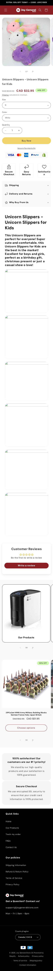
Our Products (26, 637)
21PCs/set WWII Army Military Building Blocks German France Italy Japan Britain (26, 714)
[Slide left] (20, 71)
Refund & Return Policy (17, 871)
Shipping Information (16, 865)
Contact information (28, 965)
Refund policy (23, 956)
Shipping (5, 95)
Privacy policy (38, 956)
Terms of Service (14, 878)
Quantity (6, 125)
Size (4, 99)
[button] (6, 10)
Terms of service (20, 961)
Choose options (26, 727)
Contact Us (11, 847)
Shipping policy (36, 961)
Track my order (13, 834)
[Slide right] (33, 71)
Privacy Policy (12, 884)
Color (4, 112)
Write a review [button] (26, 565)
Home (8, 821)
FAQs (8, 841)
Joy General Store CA (24, 953)
